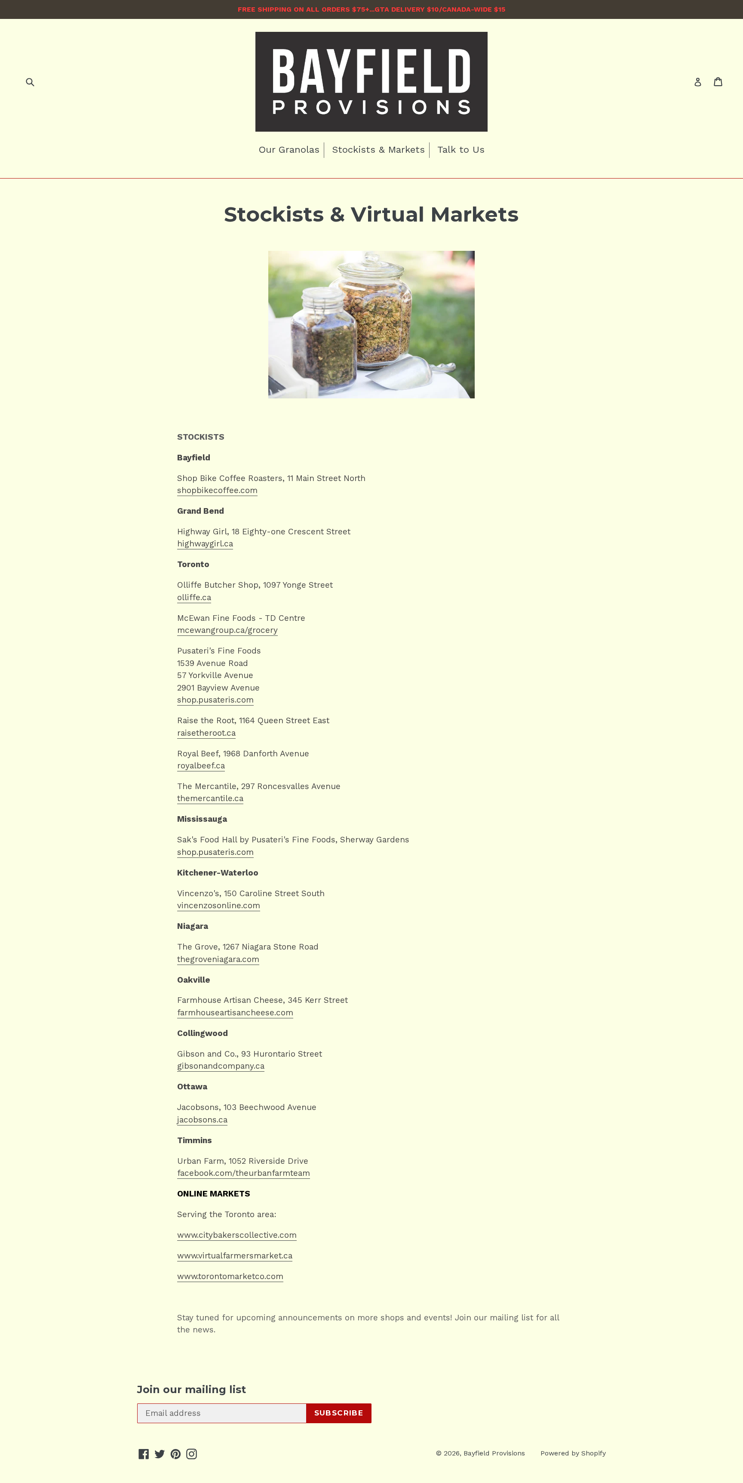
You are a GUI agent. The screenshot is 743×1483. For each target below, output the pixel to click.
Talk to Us (461, 149)
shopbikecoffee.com (217, 490)
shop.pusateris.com (215, 852)
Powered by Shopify (573, 1453)
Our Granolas (289, 149)
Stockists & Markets (378, 149)
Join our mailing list (191, 1390)
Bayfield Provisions (494, 1453)
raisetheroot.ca (206, 733)
